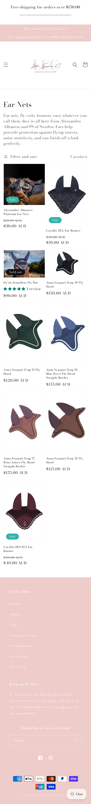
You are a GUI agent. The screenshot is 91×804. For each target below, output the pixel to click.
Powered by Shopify (59, 795)
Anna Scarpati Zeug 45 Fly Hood (64, 460)
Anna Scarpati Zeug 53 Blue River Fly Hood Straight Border (62, 374)
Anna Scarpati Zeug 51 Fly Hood (22, 372)
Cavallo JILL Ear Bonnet (63, 231)
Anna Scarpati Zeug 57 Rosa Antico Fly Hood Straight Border (19, 462)
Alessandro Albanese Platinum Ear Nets (18, 212)
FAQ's (13, 624)
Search (14, 603)
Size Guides (18, 656)
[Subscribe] (76, 740)
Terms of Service (23, 635)
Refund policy (20, 645)
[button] (6, 65)
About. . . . (17, 614)
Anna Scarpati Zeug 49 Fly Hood (65, 285)
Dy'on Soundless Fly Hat (21, 283)
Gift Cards (17, 666)
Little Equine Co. (39, 795)
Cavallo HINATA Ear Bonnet (18, 549)
